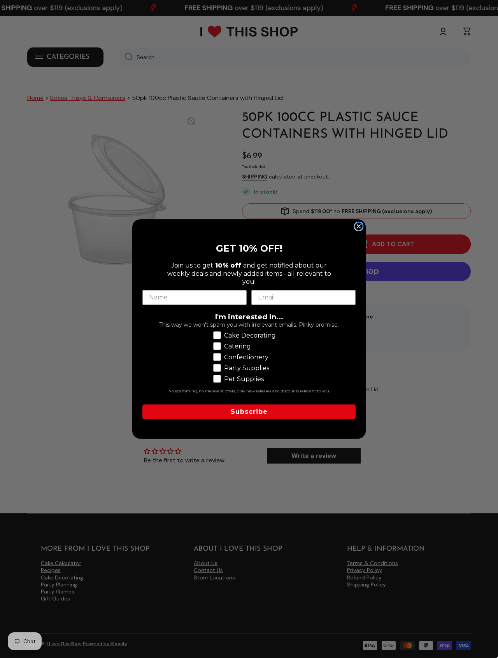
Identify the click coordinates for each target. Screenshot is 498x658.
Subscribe (249, 411)
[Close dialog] (359, 226)
